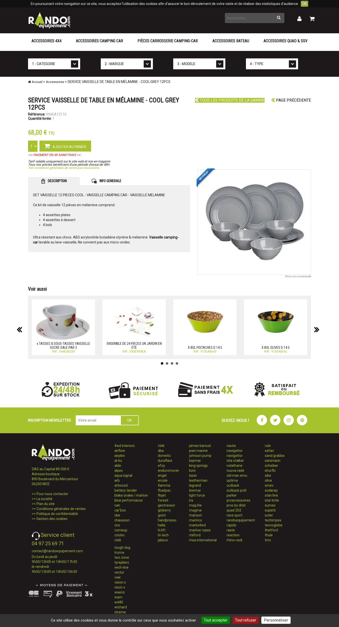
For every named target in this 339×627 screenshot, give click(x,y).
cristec (119, 535)
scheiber (271, 466)
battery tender (125, 490)
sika (268, 475)
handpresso (167, 520)
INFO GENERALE (110, 181)
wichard (120, 607)
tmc (268, 540)
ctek (117, 540)
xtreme (120, 612)
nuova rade (235, 470)
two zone (121, 557)
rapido (232, 525)
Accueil (36, 82)
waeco (119, 592)
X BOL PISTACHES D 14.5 (205, 348)
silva (268, 480)
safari (269, 451)
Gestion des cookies (52, 519)
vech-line (121, 567)
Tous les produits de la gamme (232, 100)
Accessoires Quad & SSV (285, 41)
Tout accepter (215, 620)
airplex (119, 456)
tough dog (122, 547)
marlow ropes (200, 530)
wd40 (118, 602)
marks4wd (197, 525)
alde (117, 466)
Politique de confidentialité (57, 514)
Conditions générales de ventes (61, 509)
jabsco (163, 540)
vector (119, 572)
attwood (121, 485)
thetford (271, 530)
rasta (231, 530)
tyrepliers (121, 562)
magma (195, 510)
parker (232, 495)
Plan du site (45, 504)
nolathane (234, 466)
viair (117, 577)
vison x (119, 587)
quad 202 (234, 510)
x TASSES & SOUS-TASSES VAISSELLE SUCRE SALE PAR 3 (63, 345)
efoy (161, 466)
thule (269, 535)
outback (233, 485)
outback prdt (236, 490)
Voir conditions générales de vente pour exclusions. (64, 168)
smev (269, 485)
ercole (163, 480)
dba (161, 451)
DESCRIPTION (57, 181)
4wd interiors (124, 446)
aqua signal (123, 475)
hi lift (162, 530)
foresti (163, 500)
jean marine (198, 451)
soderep (271, 490)
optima (232, 480)
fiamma (164, 485)
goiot (162, 515)
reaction (233, 535)
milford (195, 535)
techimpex (273, 520)
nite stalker (235, 461)
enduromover (168, 470)
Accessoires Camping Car (99, 41)
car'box (120, 510)
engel (162, 475)
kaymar (195, 461)
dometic (164, 456)
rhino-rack (234, 540)
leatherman (198, 480)
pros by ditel (236, 505)
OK (304, 4)
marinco (195, 520)
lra (191, 500)
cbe (117, 515)
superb (270, 510)
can (117, 505)
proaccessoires (238, 500)
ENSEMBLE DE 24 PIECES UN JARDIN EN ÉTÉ (134, 345)
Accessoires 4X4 (47, 41)
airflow (119, 451)
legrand (195, 485)
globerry (164, 510)
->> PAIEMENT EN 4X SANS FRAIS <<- (54, 155)
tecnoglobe (273, 525)
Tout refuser (245, 620)
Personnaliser (276, 620)
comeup (120, 530)
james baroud (200, 446)
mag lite (195, 505)
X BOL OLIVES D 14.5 (276, 348)
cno (117, 525)
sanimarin (272, 461)
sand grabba (274, 456)
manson (195, 515)
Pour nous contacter (52, 494)
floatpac (164, 490)
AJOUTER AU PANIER (69, 147)
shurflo (270, 470)
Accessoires (55, 82)
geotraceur (166, 505)
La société (44, 499)
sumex (270, 505)
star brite (272, 500)
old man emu (237, 475)
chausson (122, 520)
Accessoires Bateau (230, 41)
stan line (271, 495)
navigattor (235, 451)
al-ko (118, 461)
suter (269, 515)
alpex (118, 470)
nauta (231, 446)
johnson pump (200, 456)
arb (117, 480)
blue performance (128, 500)
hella (161, 525)
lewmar (195, 490)
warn (118, 597)
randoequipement (241, 520)
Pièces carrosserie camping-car (167, 41)
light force (197, 495)
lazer (193, 475)
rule (268, 446)
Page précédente (293, 100)
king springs (198, 466)
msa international (203, 540)
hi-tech (163, 535)
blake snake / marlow (131, 495)
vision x (120, 582)
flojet (162, 495)
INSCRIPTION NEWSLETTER (49, 420)
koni (192, 470)
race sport (234, 515)
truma (119, 552)
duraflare (165, 461)
